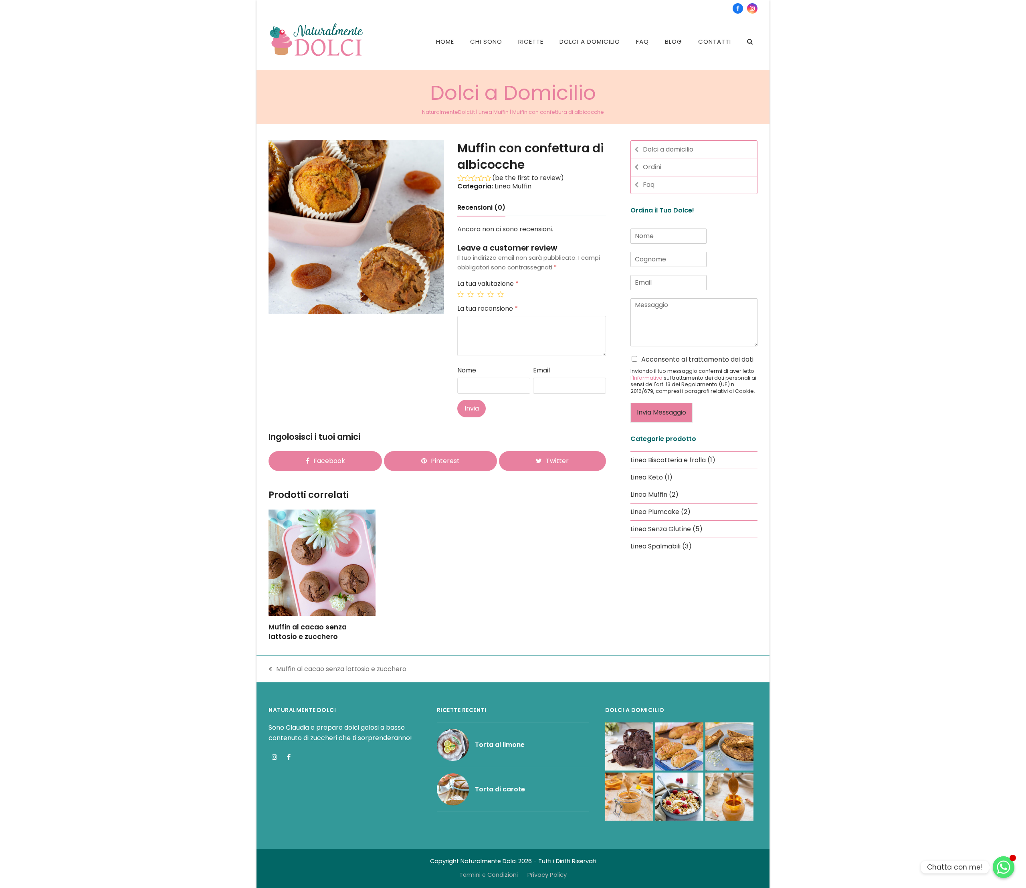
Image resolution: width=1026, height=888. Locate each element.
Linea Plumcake (654, 511)
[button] (750, 42)
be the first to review (528, 178)
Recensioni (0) (481, 207)
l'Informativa (647, 378)
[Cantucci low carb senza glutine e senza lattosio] (729, 745)
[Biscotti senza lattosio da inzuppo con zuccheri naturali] (679, 745)
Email (541, 370)
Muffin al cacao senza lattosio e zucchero (341, 669)
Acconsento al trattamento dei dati (697, 359)
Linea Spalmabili (655, 546)
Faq (648, 184)
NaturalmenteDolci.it (448, 112)
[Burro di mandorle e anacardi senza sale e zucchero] (629, 796)
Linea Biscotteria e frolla (668, 460)
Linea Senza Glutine (660, 529)
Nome (466, 370)
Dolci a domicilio (668, 149)
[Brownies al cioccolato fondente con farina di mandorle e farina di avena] (629, 745)
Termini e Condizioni (488, 875)
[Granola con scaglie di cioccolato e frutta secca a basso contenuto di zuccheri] (679, 796)
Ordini (652, 167)
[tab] (481, 208)
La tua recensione (487, 308)
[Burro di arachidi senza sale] (729, 796)
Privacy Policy (547, 875)
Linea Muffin (494, 112)
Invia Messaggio (661, 412)
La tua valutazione (488, 283)
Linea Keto (646, 477)
